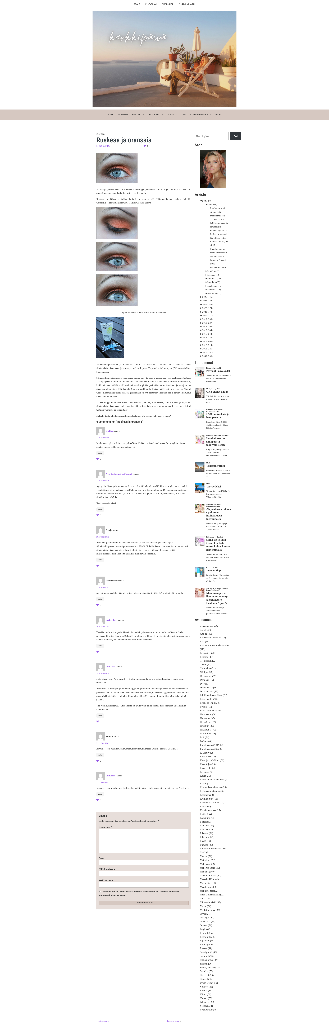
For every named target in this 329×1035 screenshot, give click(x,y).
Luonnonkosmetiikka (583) (213, 848)
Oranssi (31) (206, 925)
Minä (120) (205, 898)
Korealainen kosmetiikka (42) (214, 779)
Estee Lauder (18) (208, 699)
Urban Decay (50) (209, 982)
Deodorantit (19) (208, 676)
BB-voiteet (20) (207, 653)
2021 (207, 312)
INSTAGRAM (151, 4)
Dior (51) (204, 683)
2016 (207, 330)
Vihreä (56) (205, 994)
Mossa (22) (205, 906)
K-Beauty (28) (207, 752)
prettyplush (111, 620)
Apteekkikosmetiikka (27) (213, 637)
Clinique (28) (206, 672)
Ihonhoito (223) (208, 733)
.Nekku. (110, 431)
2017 (207, 326)
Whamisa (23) (207, 1002)
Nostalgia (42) (207, 917)
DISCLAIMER (167, 4)
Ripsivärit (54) (207, 940)
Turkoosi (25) (207, 975)
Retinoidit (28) (207, 937)
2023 (207, 304)
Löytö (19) (205, 841)
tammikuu (214, 293)
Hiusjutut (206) (207, 725)
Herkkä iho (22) (208, 722)
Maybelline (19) (208, 883)
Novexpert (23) (207, 921)
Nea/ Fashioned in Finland (119, 474)
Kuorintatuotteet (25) (210, 810)
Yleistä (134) (206, 1005)
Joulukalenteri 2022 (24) (212, 749)
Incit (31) (204, 737)
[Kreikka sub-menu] (143, 114)
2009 (207, 356)
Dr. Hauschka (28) (209, 691)
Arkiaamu (104, 1021)
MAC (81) (205, 852)
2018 (207, 323)
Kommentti (105, 827)
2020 (207, 315)
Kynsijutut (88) (207, 817)
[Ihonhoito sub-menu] (163, 114)
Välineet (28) (206, 986)
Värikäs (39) (206, 990)
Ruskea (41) (206, 948)
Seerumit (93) (206, 956)
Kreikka (136, 114)
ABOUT (137, 4)
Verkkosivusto (106, 880)
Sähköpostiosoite (107, 869)
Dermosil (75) (207, 679)
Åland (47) (205, 630)
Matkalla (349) (207, 871)
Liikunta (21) (206, 833)
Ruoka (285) (206, 944)
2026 (206, 201)
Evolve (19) (206, 706)
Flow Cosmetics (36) (210, 710)
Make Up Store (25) (210, 867)
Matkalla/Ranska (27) (210, 875)
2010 (207, 352)
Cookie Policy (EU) (187, 4)
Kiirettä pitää (173, 1021)
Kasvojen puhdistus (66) (212, 760)
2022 (207, 308)
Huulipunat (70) (208, 729)
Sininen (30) (206, 963)
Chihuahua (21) (208, 668)
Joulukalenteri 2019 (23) (212, 745)
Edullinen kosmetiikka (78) (213, 695)
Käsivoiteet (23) (208, 756)
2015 (207, 334)
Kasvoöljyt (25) (208, 764)
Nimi (101, 858)
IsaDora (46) (206, 741)
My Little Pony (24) (210, 910)
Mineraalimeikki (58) (210, 902)
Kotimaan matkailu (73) (211, 791)
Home (110, 114)
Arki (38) (204, 641)
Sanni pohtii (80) (208, 952)
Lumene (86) (206, 844)
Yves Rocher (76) (208, 1009)
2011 (207, 348)
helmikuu (214, 289)
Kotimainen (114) (208, 795)
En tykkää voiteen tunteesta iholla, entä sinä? (220, 242)
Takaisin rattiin (217, 219)
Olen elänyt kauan (218, 230)
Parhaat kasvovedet (219, 234)
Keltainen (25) (207, 772)
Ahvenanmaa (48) (209, 626)
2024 (207, 300)
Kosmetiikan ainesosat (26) (213, 787)
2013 (207, 341)
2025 (207, 297)
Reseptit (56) (206, 933)
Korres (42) (205, 783)
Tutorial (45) (206, 979)
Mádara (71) (206, 856)
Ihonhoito (154, 114)
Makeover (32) (207, 864)
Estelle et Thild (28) (210, 702)
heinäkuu (213, 271)
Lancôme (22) (207, 825)
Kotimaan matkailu (200, 114)
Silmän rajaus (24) (209, 959)
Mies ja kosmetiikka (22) (212, 894)
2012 (207, 345)
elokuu (212, 204)
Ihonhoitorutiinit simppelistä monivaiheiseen (218, 212)
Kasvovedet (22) (208, 768)
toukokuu (214, 278)
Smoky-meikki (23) (210, 967)
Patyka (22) (205, 929)
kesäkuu (213, 275)
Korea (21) (205, 775)
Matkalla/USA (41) (209, 879)
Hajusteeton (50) (208, 714)
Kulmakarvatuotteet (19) (212, 802)
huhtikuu (213, 282)
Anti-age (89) (206, 633)
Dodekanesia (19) (208, 687)
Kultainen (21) (207, 806)
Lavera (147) (206, 829)
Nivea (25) (205, 913)
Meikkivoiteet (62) (209, 890)
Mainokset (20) (207, 860)
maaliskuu (214, 286)
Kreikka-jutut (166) (209, 798)
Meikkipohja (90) (208, 887)
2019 (207, 319)
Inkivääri (110, 666)
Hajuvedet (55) (207, 718)
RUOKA (218, 114)
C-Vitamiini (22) (208, 660)
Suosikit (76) (206, 971)
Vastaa (100, 453)
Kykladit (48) (206, 814)
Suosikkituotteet (177, 114)
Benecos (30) (206, 657)
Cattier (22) (205, 664)
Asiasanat (122, 114)
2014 (207, 337)
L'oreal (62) (205, 821)
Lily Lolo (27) (207, 837)
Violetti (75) (206, 998)
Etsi (236, 136)
